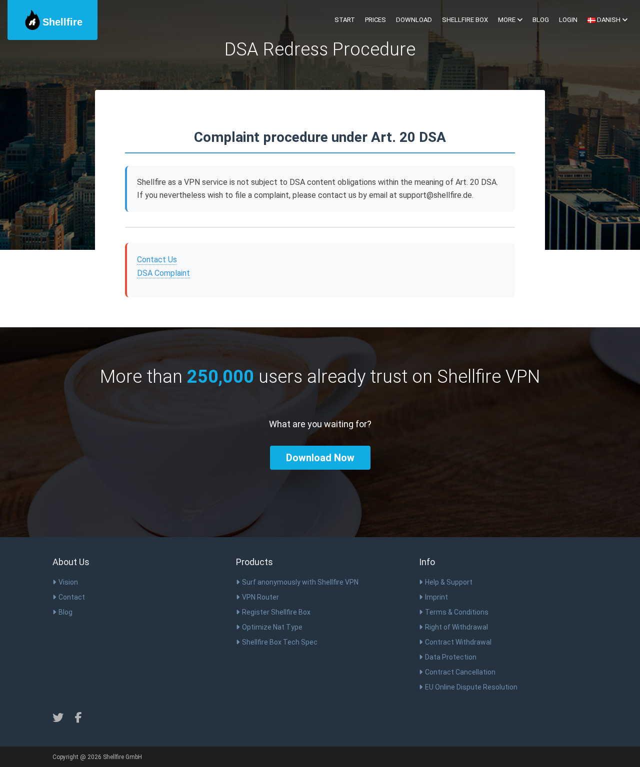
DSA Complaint (163, 273)
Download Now (320, 458)
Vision (68, 582)
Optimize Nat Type (272, 627)
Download (414, 19)
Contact (71, 597)
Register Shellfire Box (276, 612)
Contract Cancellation (460, 672)
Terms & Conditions (456, 612)
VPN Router (260, 597)
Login (568, 19)
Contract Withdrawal (458, 642)
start (344, 19)
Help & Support (448, 582)
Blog (540, 19)
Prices (375, 19)
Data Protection (450, 657)
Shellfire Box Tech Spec (280, 642)
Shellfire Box (465, 19)
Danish (609, 19)
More (507, 19)
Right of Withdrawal (456, 627)
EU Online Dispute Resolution (471, 687)
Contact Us (157, 259)
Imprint (436, 597)
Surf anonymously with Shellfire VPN (300, 582)
